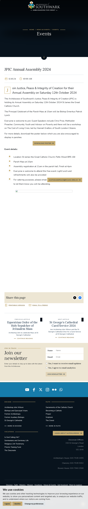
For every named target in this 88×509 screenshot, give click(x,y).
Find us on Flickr (54, 390)
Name (50, 350)
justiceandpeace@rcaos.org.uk (63, 180)
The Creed (50, 420)
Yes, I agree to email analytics (62, 368)
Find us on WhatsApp (61, 390)
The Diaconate (10, 450)
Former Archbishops (12, 414)
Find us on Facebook (34, 390)
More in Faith (54, 426)
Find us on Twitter (41, 390)
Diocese (9, 485)
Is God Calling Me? (11, 437)
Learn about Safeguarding (67, 433)
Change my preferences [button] (34, 504)
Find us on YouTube (27, 390)
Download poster (42, 143)
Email (50, 357)
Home (31, 30)
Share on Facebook (80, 298)
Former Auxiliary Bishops (14, 417)
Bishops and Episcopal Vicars (16, 410)
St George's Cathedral (13, 420)
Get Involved (63, 485)
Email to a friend (40, 305)
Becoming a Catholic (54, 410)
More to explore (75, 485)
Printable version (17, 305)
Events (55, 30)
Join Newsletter (54, 374)
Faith (16, 485)
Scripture (49, 417)
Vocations (38, 485)
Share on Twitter (75, 298)
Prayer (48, 414)
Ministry (22, 485)
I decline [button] (17, 504)
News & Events (43, 30)
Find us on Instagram (47, 390)
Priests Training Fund (12, 447)
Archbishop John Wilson (13, 407)
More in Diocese (15, 426)
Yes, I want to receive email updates (64, 363)
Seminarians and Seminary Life (16, 440)
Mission (30, 485)
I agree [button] (7, 504)
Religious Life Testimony (14, 444)
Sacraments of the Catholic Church (59, 407)
